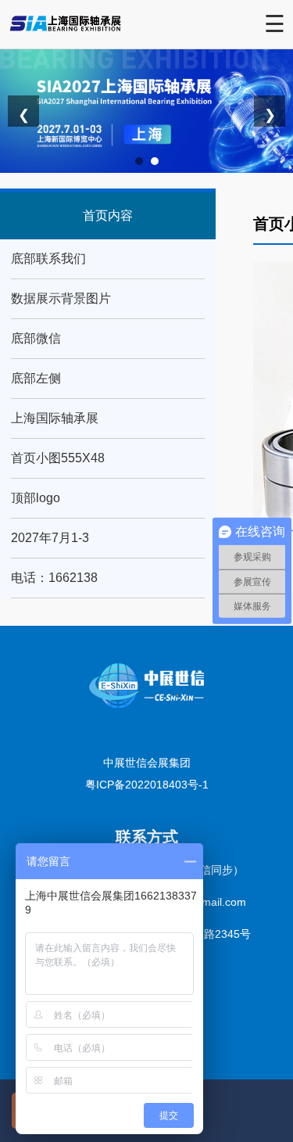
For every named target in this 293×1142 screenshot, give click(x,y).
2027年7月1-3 (50, 537)
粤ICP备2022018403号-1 (147, 784)
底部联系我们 (48, 258)
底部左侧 (36, 378)
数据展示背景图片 (61, 298)
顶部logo (35, 498)
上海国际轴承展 (54, 418)
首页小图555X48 (58, 458)
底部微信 (36, 338)
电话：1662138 (54, 577)
